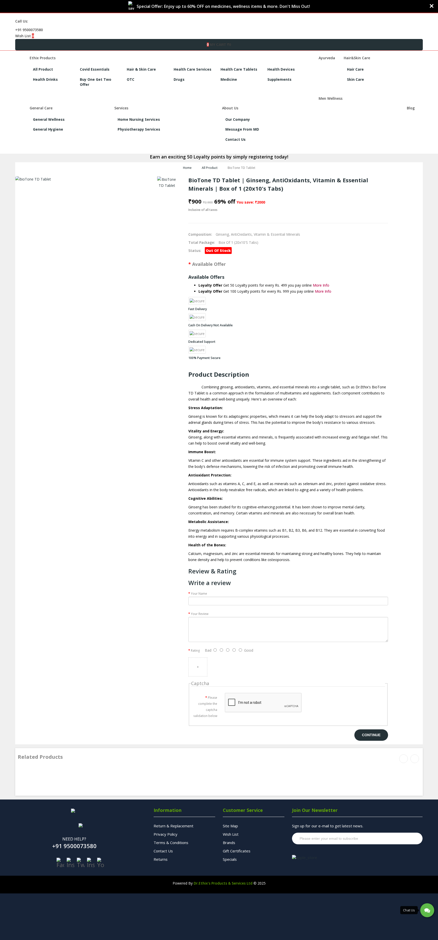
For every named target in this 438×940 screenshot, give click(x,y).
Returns (161, 859)
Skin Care (355, 79)
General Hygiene (48, 129)
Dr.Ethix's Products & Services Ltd (223, 883)
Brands (229, 842)
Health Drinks (45, 79)
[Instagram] (70, 863)
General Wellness (49, 119)
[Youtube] (101, 863)
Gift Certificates (236, 850)
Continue (371, 735)
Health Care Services (192, 69)
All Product (43, 69)
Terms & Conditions (171, 842)
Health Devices (281, 69)
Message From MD (242, 129)
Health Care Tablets (239, 69)
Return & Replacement (173, 825)
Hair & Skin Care (141, 69)
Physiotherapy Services (139, 129)
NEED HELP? (74, 839)
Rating (195, 650)
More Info (321, 285)
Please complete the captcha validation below (205, 706)
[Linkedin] (91, 863)
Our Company (237, 119)
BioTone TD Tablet (241, 168)
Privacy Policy (165, 834)
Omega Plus (30, 780)
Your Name (199, 593)
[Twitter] (80, 863)
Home (187, 168)
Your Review (199, 614)
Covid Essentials (95, 69)
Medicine (229, 79)
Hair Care (355, 69)
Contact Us (235, 139)
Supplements (279, 79)
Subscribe (409, 838)
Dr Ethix (25, 774)
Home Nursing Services (139, 119)
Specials (230, 859)
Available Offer (209, 264)
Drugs (179, 79)
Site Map (230, 825)
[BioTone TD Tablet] (167, 182)
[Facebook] (60, 863)
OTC (130, 79)
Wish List (231, 834)
